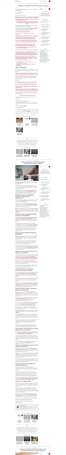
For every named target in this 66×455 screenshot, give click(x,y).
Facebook (20, 105)
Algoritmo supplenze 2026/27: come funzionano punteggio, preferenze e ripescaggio (45, 41)
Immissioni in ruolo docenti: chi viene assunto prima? (23, 399)
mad (23, 143)
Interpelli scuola (30, 143)
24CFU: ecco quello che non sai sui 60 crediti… (22, 101)
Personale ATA (28, 144)
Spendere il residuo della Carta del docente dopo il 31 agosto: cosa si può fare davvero (45, 37)
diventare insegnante (19, 140)
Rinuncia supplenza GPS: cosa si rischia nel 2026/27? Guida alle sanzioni (45, 45)
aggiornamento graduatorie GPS (33, 140)
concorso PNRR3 (19, 144)
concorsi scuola (26, 143)
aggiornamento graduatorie (19, 141)
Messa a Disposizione (20, 143)
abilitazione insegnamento (33, 144)
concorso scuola (36, 141)
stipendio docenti (34, 143)
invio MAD (28, 141)
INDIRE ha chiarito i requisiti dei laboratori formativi (23, 286)
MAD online (24, 140)
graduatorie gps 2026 (24, 144)
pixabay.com (22, 107)
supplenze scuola (27, 140)
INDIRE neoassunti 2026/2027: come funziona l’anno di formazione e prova (45, 29)
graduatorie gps (24, 141)
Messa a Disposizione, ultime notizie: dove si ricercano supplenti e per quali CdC (26, 102)
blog (16, 402)
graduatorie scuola (32, 141)
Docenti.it (20, 402)
